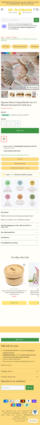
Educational (26, 411)
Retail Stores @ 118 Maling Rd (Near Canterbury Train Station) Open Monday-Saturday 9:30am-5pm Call (22, 25)
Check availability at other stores (12, 150)
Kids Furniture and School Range (11, 413)
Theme (8, 415)
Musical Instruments (20, 47)
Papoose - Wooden (12, 37)
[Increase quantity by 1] (17, 123)
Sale (15, 411)
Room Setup (17, 417)
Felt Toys (6, 47)
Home (2, 37)
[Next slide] (37, 94)
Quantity (3, 119)
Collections (32, 413)
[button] (34, 9)
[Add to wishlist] (4, 139)
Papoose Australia (8, 108)
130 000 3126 (16, 27)
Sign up (29, 388)
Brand (2, 415)
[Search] (36, 20)
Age (13, 415)
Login (7, 174)
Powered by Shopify (20, 421)
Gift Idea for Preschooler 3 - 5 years (20, 168)
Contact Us (19, 415)
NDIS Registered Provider (30, 415)
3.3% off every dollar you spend (23, 174)
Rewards (24, 417)
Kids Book (24, 413)
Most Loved (9, 411)
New (19, 411)
